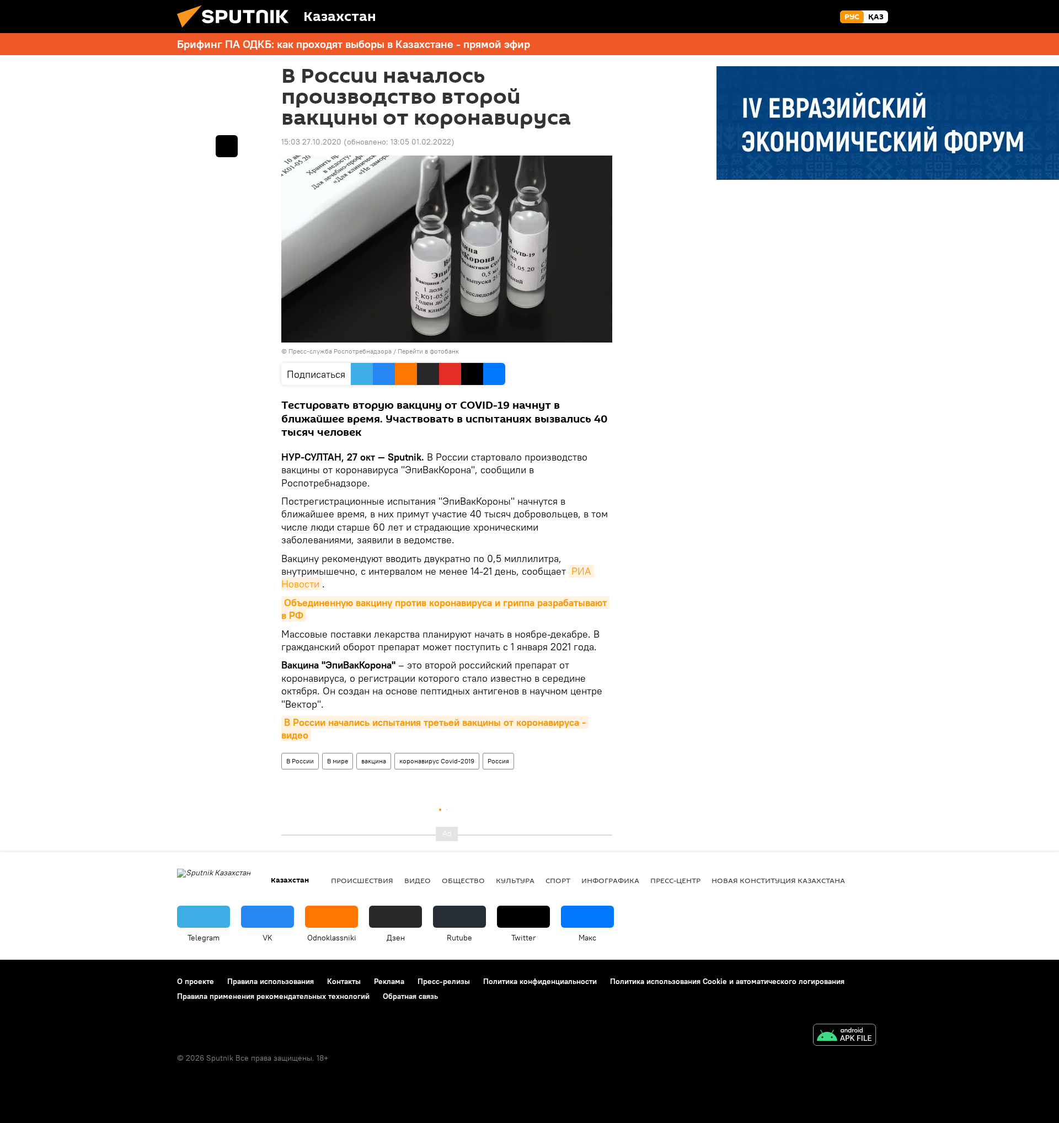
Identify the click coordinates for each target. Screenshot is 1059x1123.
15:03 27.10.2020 (311, 142)
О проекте (195, 981)
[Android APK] (844, 1036)
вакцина (373, 761)
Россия (498, 761)
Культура (515, 880)
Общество (463, 880)
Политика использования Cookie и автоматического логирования (727, 981)
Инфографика (610, 880)
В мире (337, 761)
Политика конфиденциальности (540, 981)
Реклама (389, 981)
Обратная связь (410, 996)
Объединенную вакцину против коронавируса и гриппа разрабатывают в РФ (445, 609)
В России (300, 761)
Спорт (557, 880)
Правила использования (270, 981)
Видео (417, 880)
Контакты (344, 981)
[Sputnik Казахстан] (237, 30)
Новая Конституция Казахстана (778, 880)
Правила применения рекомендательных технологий (273, 996)
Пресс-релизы (444, 981)
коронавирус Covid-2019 (436, 761)
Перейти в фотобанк (428, 351)
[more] (227, 146)
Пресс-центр (675, 880)
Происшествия (362, 880)
